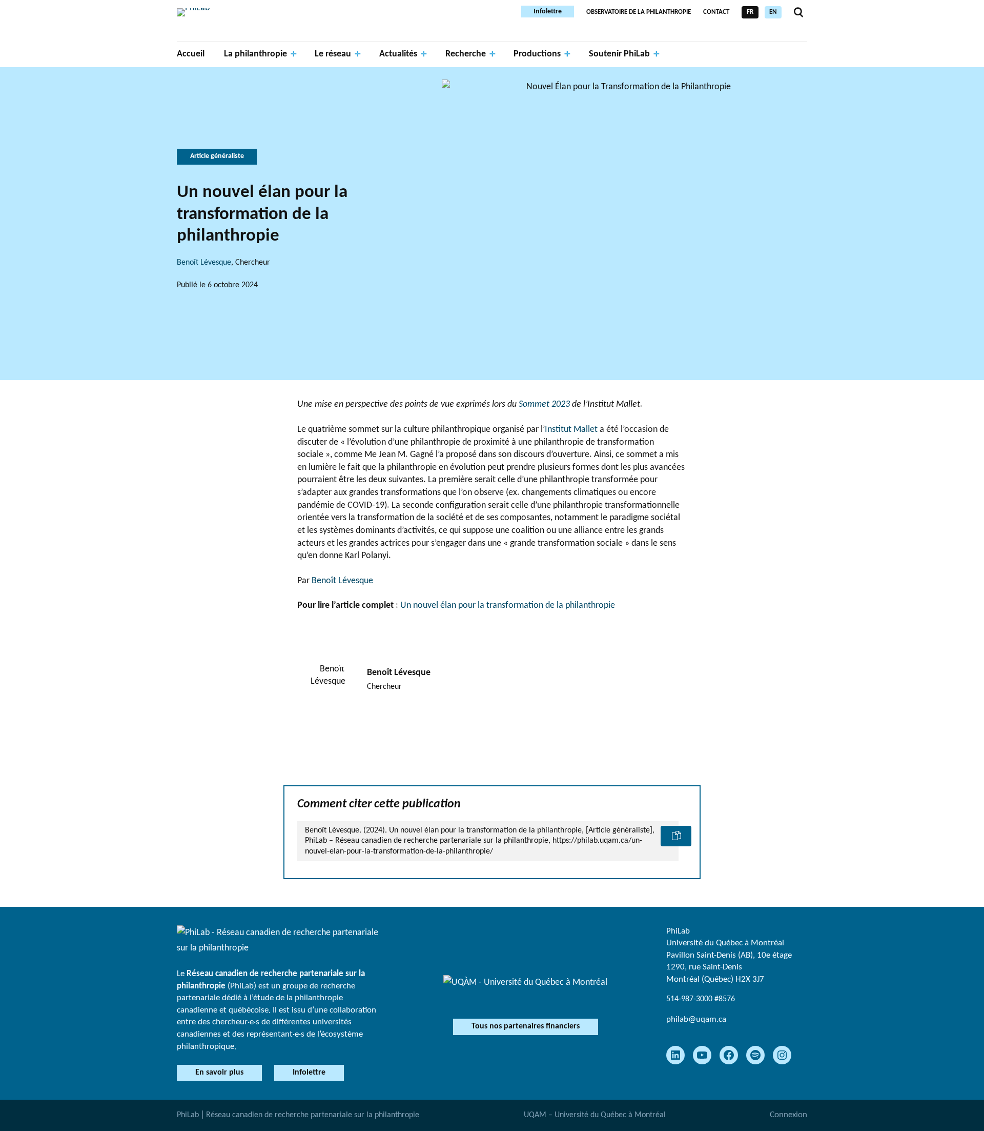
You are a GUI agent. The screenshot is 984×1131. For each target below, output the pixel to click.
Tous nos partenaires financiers (525, 1026)
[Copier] (676, 836)
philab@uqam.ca (696, 1019)
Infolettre (548, 11)
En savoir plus (219, 1072)
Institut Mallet (571, 429)
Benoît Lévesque (204, 263)
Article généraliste (217, 156)
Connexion (788, 1114)
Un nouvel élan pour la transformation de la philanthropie (507, 605)
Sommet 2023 (545, 404)
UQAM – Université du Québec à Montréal (595, 1115)
